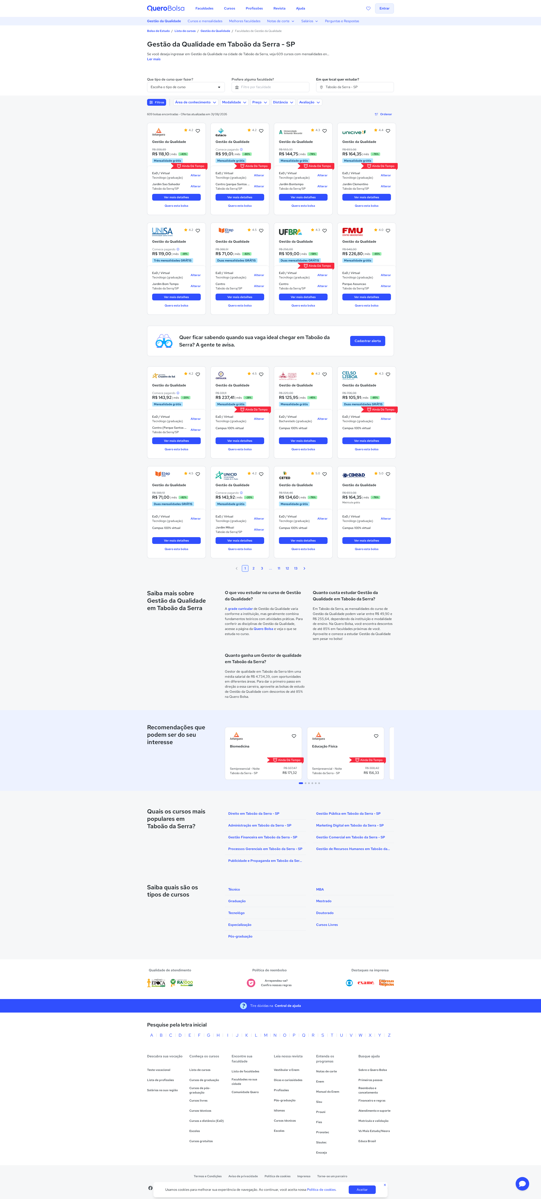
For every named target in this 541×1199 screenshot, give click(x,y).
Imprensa (303, 1176)
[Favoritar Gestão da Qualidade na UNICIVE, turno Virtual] (388, 131)
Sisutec (321, 1142)
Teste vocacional (158, 1070)
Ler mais (154, 59)
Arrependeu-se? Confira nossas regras (276, 983)
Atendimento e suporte (374, 1111)
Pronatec (322, 1132)
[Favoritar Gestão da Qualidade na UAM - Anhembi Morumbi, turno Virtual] (325, 131)
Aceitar (362, 1189)
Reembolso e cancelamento (368, 1090)
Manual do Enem (327, 1092)
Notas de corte (278, 21)
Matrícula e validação (373, 1121)
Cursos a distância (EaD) (206, 1121)
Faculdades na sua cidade (244, 1081)
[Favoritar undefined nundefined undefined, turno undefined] (294, 736)
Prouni (320, 1112)
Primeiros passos (370, 1080)
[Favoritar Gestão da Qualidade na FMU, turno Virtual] (388, 231)
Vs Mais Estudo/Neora (374, 1131)
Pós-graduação (284, 1100)
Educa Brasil (367, 1141)
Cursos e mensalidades (205, 21)
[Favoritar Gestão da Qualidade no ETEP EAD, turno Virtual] (261, 231)
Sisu (319, 1102)
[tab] (301, 783)
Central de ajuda (288, 1005)
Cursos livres (198, 1100)
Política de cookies (278, 1176)
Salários (307, 21)
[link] (163, 132)
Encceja (321, 1152)
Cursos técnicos (200, 1111)
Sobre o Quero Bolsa (372, 1070)
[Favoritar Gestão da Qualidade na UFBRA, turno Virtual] (325, 231)
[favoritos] (368, 8)
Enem (320, 1081)
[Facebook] (150, 1188)
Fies (319, 1122)
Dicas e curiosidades (288, 1080)
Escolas (194, 1131)
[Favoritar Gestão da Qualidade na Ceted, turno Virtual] (325, 474)
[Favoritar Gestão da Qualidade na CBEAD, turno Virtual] (388, 474)
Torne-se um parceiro (332, 1176)
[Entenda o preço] (241, 149)
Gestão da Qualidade (164, 21)
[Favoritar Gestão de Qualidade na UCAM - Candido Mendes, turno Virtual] (325, 374)
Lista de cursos (185, 31)
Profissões (281, 1090)
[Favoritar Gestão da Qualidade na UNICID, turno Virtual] (261, 474)
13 (296, 568)
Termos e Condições (208, 1176)
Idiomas (279, 1110)
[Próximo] (304, 568)
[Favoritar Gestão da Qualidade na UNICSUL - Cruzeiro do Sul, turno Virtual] (198, 374)
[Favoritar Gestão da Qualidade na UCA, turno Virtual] (261, 374)
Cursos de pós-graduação (199, 1090)
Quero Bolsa (263, 629)
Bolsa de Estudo (158, 31)
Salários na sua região (162, 1090)
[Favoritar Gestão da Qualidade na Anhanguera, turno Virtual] (198, 131)
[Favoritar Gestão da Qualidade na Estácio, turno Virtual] (261, 131)
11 (279, 568)
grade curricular (240, 608)
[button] (522, 1184)
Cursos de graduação (204, 1080)
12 (287, 568)
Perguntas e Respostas (342, 21)
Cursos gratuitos (201, 1141)
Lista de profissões (160, 1080)
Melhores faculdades (244, 21)
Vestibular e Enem (286, 1070)
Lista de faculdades (245, 1071)
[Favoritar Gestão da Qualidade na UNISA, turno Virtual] (198, 231)
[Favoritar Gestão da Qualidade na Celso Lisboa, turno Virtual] (388, 374)
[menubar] (250, 8)
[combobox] (270, 87)
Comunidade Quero (245, 1092)
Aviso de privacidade (243, 1176)
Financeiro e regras (371, 1100)
